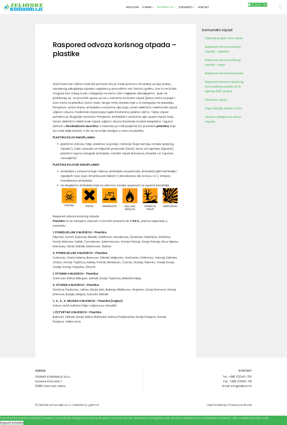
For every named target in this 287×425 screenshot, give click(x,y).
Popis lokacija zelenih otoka (223, 108)
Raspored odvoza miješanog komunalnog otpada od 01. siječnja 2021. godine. (224, 86)
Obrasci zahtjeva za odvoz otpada (223, 119)
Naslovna (132, 7)
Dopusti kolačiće (11, 423)
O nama (147, 7)
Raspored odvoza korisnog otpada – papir (223, 62)
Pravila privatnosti (240, 405)
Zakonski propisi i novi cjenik (223, 38)
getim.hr (93, 405)
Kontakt (203, 7)
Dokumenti (186, 7)
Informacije (165, 7)
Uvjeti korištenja (217, 405)
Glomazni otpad (216, 100)
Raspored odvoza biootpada (224, 73)
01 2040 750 (258, 5)
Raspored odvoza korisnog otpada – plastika (223, 49)
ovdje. (265, 418)
